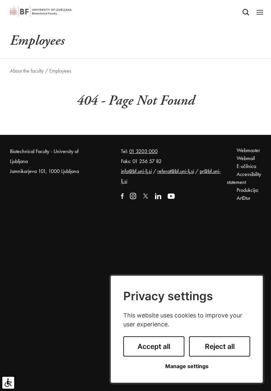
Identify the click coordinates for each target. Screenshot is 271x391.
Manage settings (187, 366)
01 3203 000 (143, 151)
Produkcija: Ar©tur (248, 194)
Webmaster (248, 150)
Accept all (153, 346)
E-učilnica (246, 166)
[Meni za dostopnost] (8, 382)
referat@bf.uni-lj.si (175, 171)
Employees (60, 70)
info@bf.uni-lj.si (136, 171)
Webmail (246, 158)
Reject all (220, 346)
